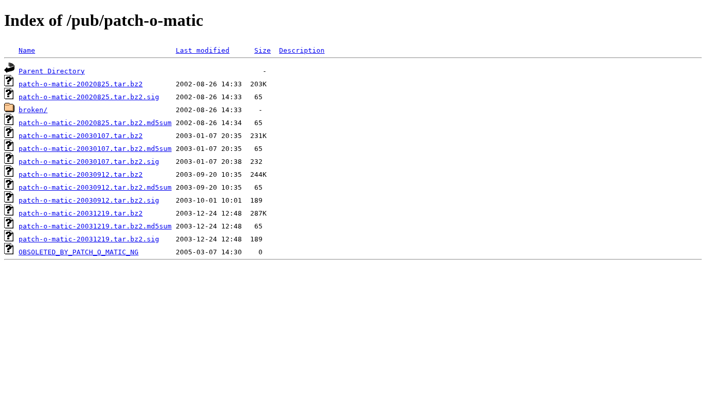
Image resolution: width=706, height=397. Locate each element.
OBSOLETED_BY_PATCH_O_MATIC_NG (79, 252)
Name (27, 50)
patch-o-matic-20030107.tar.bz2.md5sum (95, 148)
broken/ (33, 110)
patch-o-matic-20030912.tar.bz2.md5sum (95, 187)
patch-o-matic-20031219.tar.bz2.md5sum (95, 226)
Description (302, 50)
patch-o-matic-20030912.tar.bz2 (81, 174)
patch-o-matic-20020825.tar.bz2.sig (89, 97)
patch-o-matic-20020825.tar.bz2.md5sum (95, 123)
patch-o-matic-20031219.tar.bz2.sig (89, 239)
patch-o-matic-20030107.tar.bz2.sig (89, 161)
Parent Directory (52, 71)
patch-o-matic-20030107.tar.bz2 (81, 136)
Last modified (202, 50)
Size (262, 50)
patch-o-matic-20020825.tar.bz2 (81, 84)
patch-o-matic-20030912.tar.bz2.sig (89, 200)
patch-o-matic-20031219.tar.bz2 (81, 213)
